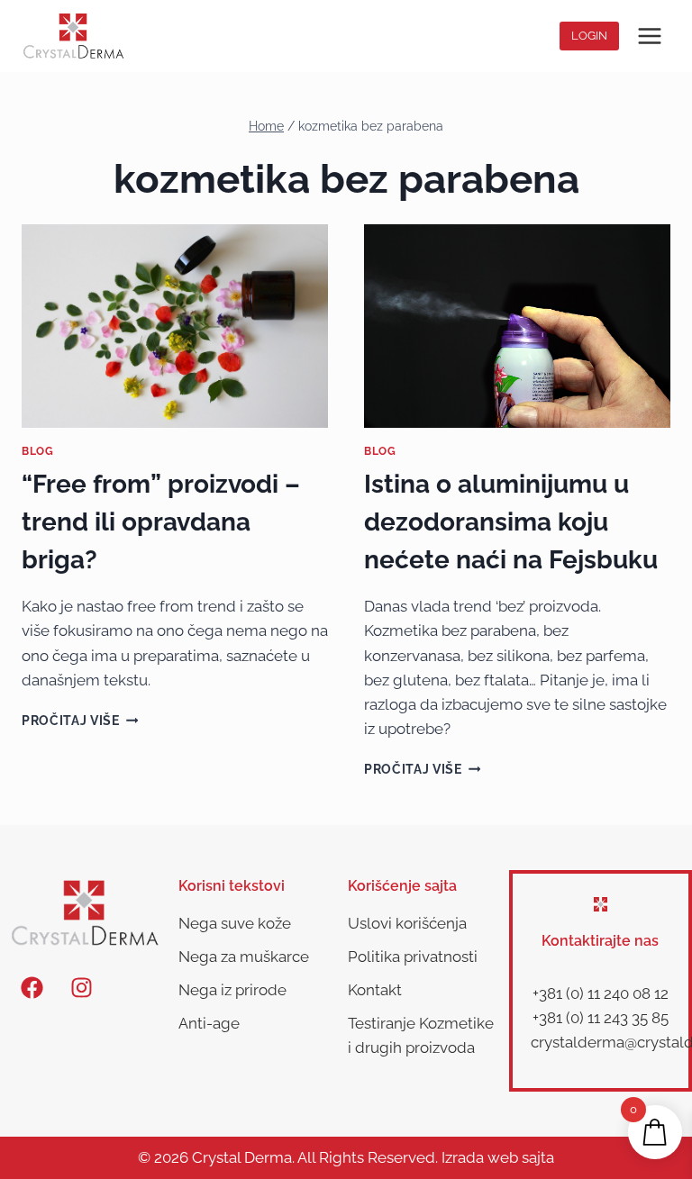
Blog (37, 451)
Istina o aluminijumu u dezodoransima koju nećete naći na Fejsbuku (511, 522)
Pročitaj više (80, 720)
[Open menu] (649, 35)
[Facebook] (31, 987)
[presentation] (175, 326)
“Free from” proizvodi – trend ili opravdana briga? (161, 522)
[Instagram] (81, 987)
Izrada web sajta (498, 1157)
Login (589, 35)
